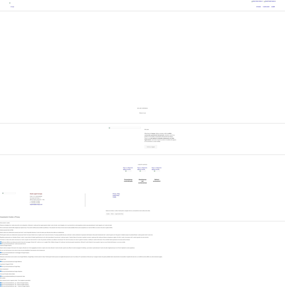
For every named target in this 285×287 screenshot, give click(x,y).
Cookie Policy (116, 195)
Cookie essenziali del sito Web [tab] (6, 230)
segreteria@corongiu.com (36, 204)
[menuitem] (258, 6)
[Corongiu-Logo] (11, 6)
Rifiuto (112, 213)
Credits (114, 197)
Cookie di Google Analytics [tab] (6, 245)
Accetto (108, 213)
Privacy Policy (116, 194)
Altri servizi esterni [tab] (4, 254)
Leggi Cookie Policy (119, 213)
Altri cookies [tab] (2, 278)
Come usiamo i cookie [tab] (5, 222)
